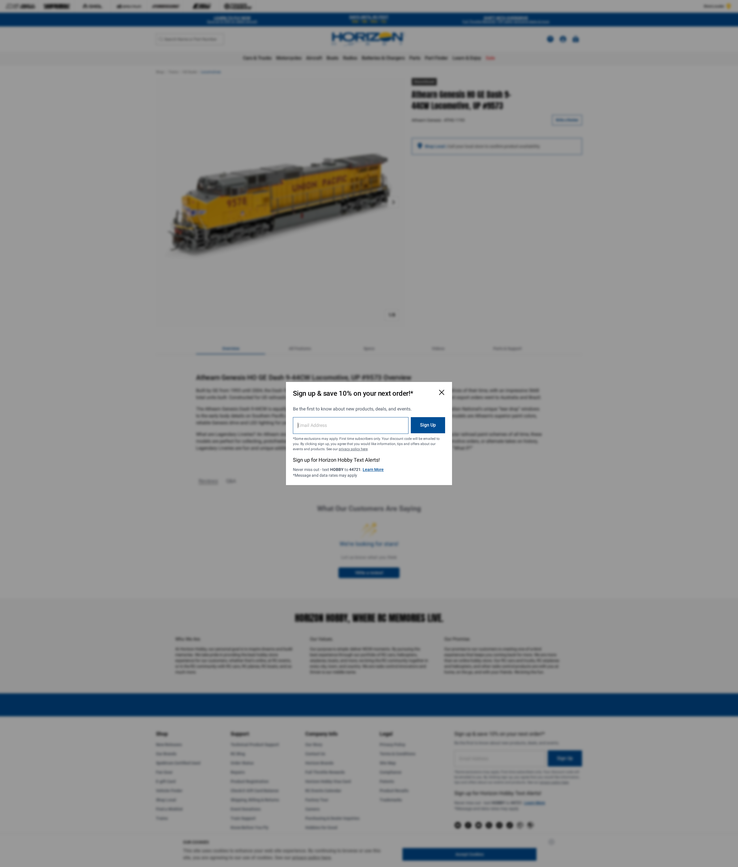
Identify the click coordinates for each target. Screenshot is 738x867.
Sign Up (428, 425)
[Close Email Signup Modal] (441, 392)
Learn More (373, 469)
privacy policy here (353, 449)
